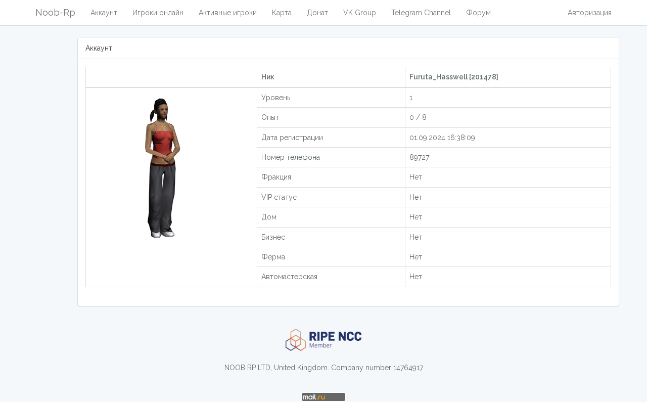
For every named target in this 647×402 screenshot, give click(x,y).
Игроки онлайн (157, 13)
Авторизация (590, 13)
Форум (478, 13)
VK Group (359, 13)
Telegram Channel (421, 13)
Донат (317, 13)
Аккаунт (103, 13)
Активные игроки (228, 13)
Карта (282, 13)
